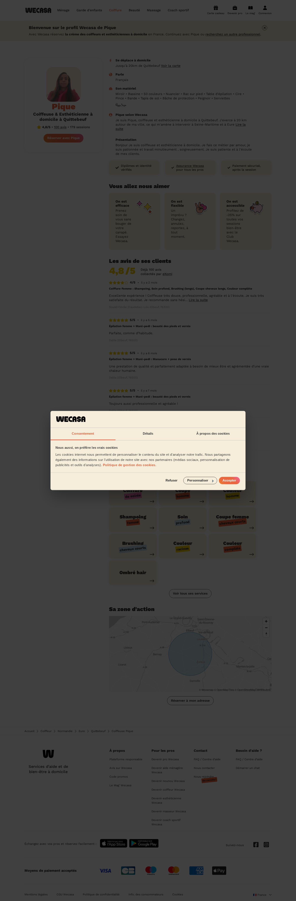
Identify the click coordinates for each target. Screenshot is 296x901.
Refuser (171, 480)
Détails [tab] (148, 433)
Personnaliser (197, 480)
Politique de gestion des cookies (129, 465)
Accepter (229, 480)
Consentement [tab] (83, 433)
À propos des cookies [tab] (213, 433)
